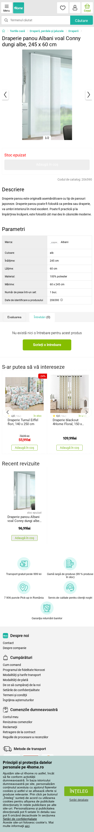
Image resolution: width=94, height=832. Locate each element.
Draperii (73, 31)
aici (27, 826)
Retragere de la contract (19, 732)
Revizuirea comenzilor (17, 722)
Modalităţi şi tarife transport (22, 675)
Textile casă (17, 31)
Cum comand (12, 665)
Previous (7, 412)
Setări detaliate (78, 800)
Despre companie (14, 648)
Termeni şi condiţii (15, 695)
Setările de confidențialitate (21, 690)
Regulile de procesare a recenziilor (25, 737)
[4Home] (5, 31)
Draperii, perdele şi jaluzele (47, 31)
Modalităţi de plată (15, 680)
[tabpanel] (47, 95)
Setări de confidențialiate (20, 819)
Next (86, 412)
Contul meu (10, 717)
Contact (8, 643)
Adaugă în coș (47, 164)
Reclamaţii (10, 727)
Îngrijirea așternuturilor (18, 700)
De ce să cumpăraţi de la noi (21, 685)
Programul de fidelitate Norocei (24, 670)
